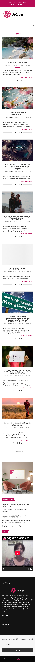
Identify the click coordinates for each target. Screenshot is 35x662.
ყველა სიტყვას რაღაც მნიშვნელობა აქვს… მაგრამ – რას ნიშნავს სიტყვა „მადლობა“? (17, 166)
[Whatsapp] (23, 4)
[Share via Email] (21, 80)
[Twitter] (13, 4)
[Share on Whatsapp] (17, 80)
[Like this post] (13, 80)
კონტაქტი (18, 2)
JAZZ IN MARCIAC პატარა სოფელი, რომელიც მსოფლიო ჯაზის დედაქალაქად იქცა (14, 516)
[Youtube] (21, 4)
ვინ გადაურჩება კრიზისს (17, 269)
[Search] (33, 25)
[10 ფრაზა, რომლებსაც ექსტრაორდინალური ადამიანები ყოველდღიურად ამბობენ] (17, 302)
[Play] (4, 569)
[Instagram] (16, 4)
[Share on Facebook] (15, 80)
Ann (11, 221)
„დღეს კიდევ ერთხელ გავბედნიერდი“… (17, 113)
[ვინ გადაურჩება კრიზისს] (17, 254)
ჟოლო (11, 65)
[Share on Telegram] (19, 80)
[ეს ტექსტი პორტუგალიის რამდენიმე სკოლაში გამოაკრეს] (17, 356)
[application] (17, 553)
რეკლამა (24, 2)
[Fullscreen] (31, 569)
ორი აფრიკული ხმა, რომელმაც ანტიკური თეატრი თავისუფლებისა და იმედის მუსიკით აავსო (16, 521)
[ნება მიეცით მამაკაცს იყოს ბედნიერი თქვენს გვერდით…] (17, 202)
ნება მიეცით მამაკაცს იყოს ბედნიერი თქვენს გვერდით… (17, 217)
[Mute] (28, 569)
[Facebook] (11, 4)
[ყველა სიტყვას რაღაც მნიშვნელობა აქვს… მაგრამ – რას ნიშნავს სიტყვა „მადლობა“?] (17, 150)
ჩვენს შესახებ (12, 2)
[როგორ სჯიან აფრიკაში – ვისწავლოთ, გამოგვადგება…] (17, 408)
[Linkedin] (18, 4)
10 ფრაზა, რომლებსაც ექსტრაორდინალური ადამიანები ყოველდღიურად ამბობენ (17, 319)
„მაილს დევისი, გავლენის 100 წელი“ (12, 526)
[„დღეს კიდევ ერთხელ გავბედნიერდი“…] (17, 98)
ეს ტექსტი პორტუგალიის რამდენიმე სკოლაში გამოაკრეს (17, 372)
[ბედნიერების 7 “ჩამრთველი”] (17, 48)
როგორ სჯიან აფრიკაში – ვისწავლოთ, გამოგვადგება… (17, 424)
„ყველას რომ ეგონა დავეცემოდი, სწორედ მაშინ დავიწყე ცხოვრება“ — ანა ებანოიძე (15, 505)
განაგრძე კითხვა (26, 77)
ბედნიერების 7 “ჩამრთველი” (17, 62)
